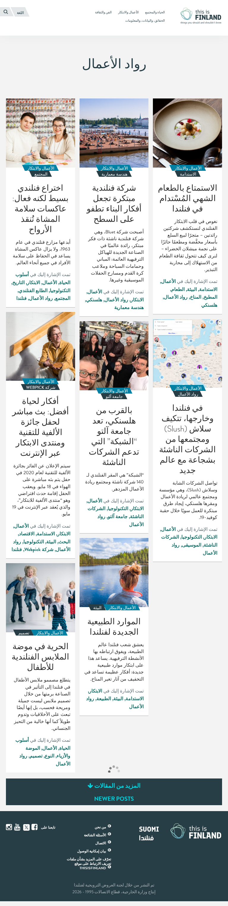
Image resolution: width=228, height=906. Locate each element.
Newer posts (114, 798)
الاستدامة (208, 289)
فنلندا (21, 298)
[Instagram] (9, 827)
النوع (49, 755)
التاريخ (18, 282)
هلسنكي (209, 305)
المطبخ (210, 297)
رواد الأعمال (176, 297)
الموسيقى (191, 545)
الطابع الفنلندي (33, 290)
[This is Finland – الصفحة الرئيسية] (202, 15)
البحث (64, 541)
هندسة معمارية (129, 307)
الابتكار (137, 299)
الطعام (178, 289)
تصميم (36, 755)
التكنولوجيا (60, 290)
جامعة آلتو (118, 516)
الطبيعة (103, 698)
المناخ (195, 297)
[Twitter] (26, 827)
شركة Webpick (38, 549)
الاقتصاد (26, 533)
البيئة (192, 289)
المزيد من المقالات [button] (117, 785)
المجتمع (62, 298)
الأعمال (168, 281)
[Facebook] (35, 827)
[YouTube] (17, 827)
